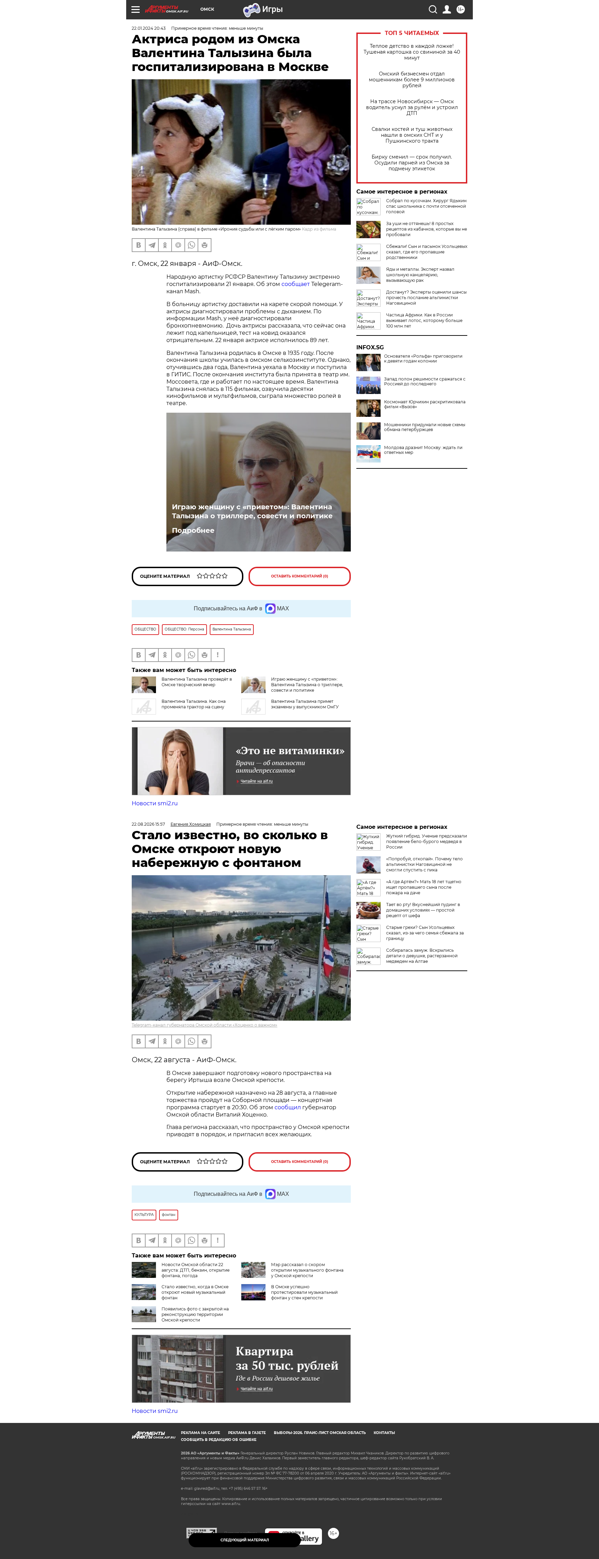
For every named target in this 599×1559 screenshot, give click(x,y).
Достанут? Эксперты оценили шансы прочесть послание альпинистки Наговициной (426, 297)
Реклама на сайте (200, 1433)
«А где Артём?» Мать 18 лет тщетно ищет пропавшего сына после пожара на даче (423, 887)
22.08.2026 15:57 (148, 824)
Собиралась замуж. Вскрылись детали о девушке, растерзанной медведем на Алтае (422, 956)
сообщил (288, 1107)
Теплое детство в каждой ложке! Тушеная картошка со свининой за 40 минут (412, 52)
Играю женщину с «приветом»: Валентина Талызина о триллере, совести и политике (252, 511)
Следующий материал (244, 1540)
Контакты (384, 1433)
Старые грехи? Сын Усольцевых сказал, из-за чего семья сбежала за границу (425, 933)
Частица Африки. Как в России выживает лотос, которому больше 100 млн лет (424, 320)
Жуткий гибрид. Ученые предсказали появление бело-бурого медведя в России (426, 841)
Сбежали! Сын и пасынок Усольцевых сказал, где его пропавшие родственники (426, 252)
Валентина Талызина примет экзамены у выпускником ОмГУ (305, 704)
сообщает (296, 284)
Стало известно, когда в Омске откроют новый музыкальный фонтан (195, 1292)
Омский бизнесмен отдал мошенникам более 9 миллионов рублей (412, 80)
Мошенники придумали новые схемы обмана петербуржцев (424, 427)
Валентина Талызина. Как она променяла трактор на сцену (194, 704)
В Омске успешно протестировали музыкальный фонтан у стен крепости (304, 1292)
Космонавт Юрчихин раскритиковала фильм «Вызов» (425, 404)
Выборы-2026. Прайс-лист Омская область (320, 1433)
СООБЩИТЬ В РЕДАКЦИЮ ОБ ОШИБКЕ (219, 1439)
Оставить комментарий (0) (299, 576)
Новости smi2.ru (155, 803)
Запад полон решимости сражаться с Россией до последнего (425, 381)
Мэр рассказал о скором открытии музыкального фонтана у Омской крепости (307, 1270)
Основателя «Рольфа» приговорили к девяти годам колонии (423, 359)
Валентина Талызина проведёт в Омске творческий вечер (197, 682)
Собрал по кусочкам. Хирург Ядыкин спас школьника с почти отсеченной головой (426, 206)
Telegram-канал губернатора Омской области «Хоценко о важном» (204, 1025)
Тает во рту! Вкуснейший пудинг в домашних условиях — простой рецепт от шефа (423, 910)
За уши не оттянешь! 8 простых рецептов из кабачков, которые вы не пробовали (426, 229)
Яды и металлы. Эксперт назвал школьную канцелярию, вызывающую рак (420, 275)
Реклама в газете (247, 1433)
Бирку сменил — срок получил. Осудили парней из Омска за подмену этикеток (412, 163)
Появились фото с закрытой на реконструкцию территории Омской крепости (195, 1314)
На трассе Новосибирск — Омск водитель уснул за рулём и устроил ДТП (412, 107)
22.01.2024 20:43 (149, 28)
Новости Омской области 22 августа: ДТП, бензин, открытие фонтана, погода (195, 1270)
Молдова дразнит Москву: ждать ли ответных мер (423, 450)
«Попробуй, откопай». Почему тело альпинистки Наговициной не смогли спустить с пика (424, 864)
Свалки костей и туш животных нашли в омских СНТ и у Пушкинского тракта (412, 135)
